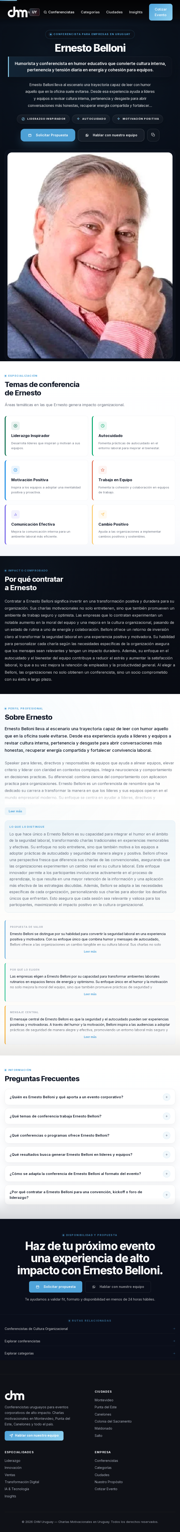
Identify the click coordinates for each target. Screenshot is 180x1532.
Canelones (103, 1414)
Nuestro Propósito (109, 1482)
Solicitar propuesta (60, 1287)
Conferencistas (61, 12)
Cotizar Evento (161, 12)
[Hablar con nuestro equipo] (170, 1510)
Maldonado (103, 1428)
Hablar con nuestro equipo (115, 135)
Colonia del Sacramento (113, 1421)
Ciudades (114, 12)
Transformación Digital (22, 1482)
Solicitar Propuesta (52, 135)
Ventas (10, 1475)
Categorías (90, 12)
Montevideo (104, 1400)
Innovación (13, 1468)
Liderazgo (12, 1461)
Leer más (15, 811)
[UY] (18, 12)
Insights (135, 12)
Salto (98, 1436)
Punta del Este (106, 1407)
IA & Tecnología (17, 1489)
